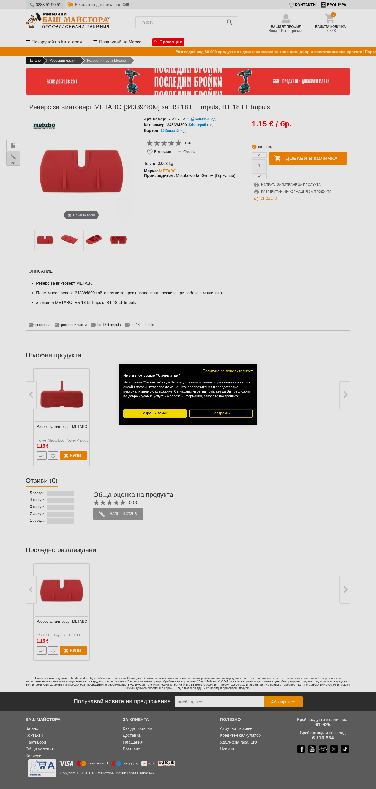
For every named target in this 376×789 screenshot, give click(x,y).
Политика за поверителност (228, 371)
